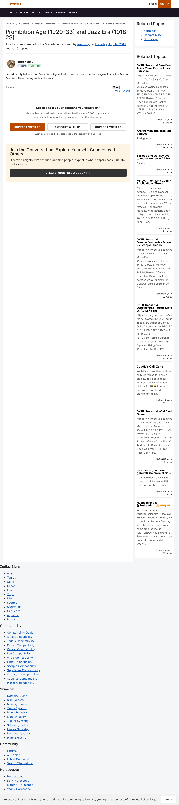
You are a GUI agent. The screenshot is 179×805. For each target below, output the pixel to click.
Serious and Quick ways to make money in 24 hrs (154, 157)
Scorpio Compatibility (21, 666)
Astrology (150, 30)
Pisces (11, 619)
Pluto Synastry (16, 737)
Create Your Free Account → (68, 172)
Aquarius (13, 615)
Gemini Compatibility (21, 645)
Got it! (169, 799)
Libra (10, 598)
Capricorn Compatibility (23, 674)
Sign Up (164, 4)
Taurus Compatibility (20, 641)
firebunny (83, 44)
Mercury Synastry (18, 704)
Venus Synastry (17, 708)
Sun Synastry (15, 700)
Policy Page (148, 799)
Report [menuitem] (126, 91)
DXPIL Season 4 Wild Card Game (154, 412)
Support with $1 (68, 127)
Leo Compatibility (19, 653)
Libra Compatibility (19, 662)
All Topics (13, 755)
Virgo (10, 594)
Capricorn (13, 611)
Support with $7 (108, 127)
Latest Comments (18, 759)
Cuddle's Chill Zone (150, 366)
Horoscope (151, 39)
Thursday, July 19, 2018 (110, 44)
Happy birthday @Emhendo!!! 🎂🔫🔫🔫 (153, 504)
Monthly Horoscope (20, 784)
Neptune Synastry (19, 733)
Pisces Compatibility (20, 683)
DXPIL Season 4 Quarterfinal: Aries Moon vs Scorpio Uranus (154, 242)
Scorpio (12, 602)
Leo (9, 590)
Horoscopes (15, 776)
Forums (12, 750)
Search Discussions (20, 763)
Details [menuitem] (116, 91)
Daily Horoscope (18, 780)
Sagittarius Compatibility (23, 670)
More (115, 87)
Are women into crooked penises (154, 132)
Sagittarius (14, 607)
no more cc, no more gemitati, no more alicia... (154, 471)
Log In (153, 4)
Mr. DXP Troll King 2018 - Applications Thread (154, 182)
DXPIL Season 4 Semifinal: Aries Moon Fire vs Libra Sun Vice (154, 68)
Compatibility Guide (20, 632)
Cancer (11, 586)
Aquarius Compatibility (22, 678)
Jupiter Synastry (18, 721)
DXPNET (16, 4)
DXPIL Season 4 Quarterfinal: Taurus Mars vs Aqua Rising (154, 307)
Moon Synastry (17, 712)
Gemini (11, 581)
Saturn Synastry (17, 725)
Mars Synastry (16, 716)
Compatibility (153, 35)
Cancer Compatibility (21, 649)
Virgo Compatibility (20, 657)
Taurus (11, 577)
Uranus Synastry (18, 729)
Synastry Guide (17, 695)
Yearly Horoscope (19, 789)
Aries (10, 573)
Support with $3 (27, 127)
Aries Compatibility (19, 636)
